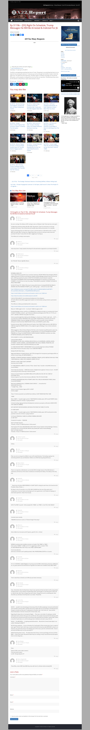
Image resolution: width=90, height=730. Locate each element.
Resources (36, 20)
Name (12, 695)
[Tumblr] (23, 84)
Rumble (62, 52)
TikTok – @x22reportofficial (66, 69)
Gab (62, 64)
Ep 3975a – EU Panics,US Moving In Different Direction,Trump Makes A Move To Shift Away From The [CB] (51, 126)
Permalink (20, 220)
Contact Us (45, 20)
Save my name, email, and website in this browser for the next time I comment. (30, 716)
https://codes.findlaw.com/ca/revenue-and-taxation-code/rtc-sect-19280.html (29, 293)
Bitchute (62, 55)
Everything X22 (27, 20)
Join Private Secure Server (70, 50)
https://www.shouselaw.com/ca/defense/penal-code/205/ (24, 295)
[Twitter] (14, 84)
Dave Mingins (21, 641)
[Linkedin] (17, 84)
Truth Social (63, 60)
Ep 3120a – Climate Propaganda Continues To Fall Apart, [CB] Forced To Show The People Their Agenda (34, 185)
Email (11, 702)
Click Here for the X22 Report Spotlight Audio (70, 93)
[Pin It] (20, 84)
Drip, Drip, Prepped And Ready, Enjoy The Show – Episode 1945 (33, 204)
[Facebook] (11, 84)
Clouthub (63, 57)
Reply (57, 238)
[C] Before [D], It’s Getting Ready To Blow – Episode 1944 (17, 204)
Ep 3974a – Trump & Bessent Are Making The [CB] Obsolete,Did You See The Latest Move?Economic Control (34, 147)
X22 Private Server (18, 20)
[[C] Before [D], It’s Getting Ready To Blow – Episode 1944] (18, 193)
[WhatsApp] (26, 84)
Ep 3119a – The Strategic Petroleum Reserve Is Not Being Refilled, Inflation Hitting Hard (34, 181)
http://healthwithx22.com (17, 68)
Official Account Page (65, 71)
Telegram (63, 63)
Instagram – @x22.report (66, 67)
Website (12, 709)
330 (38, 175)
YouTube (63, 54)
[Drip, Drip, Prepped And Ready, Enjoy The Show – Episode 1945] (35, 193)
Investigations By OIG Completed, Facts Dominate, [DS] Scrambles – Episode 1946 (51, 204)
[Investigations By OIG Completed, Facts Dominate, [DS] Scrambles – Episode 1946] (51, 193)
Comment (12, 677)
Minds (62, 66)
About (51, 20)
